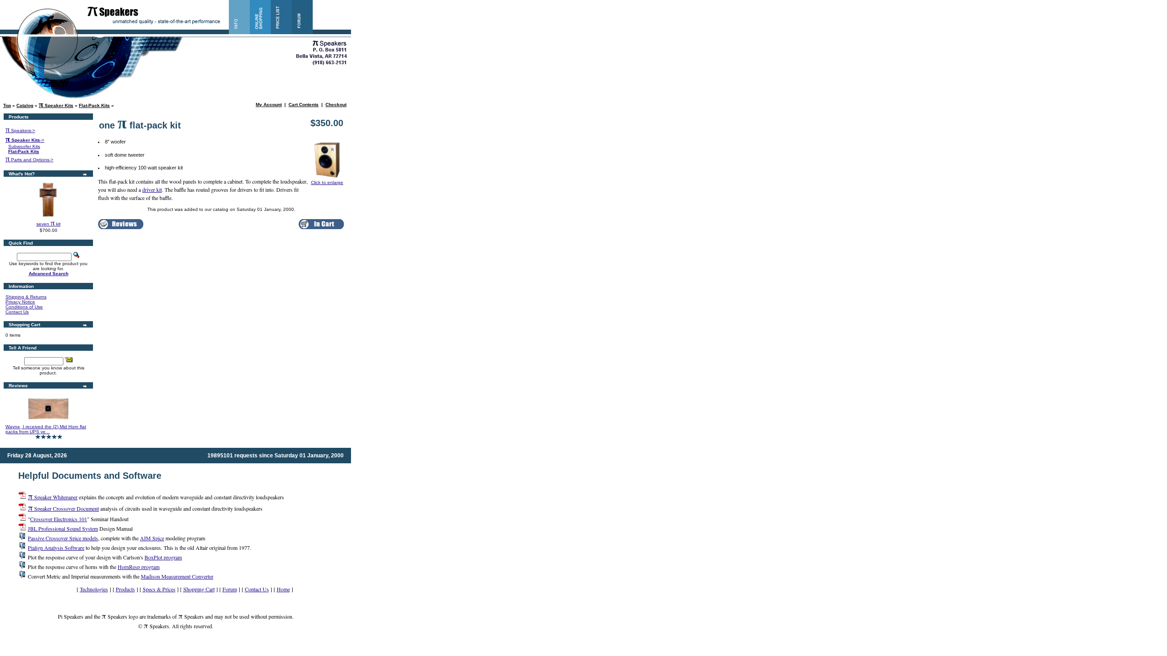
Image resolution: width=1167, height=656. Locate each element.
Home (283, 589)
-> (24, 140)
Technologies (94, 589)
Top (7, 105)
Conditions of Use (24, 306)
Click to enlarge (327, 182)
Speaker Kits (56, 105)
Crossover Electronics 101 (58, 519)
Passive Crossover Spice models (63, 538)
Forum (229, 589)
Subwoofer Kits (24, 146)
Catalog (24, 105)
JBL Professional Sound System (63, 528)
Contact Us (17, 311)
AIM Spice (152, 538)
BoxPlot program (163, 557)
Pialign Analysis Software (56, 547)
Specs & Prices (159, 589)
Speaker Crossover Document (63, 508)
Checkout (335, 104)
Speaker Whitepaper (52, 497)
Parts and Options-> (29, 159)
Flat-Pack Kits (94, 105)
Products (125, 589)
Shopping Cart (199, 589)
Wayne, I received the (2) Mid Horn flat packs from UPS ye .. (45, 429)
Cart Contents (304, 104)
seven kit (48, 223)
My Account (269, 104)
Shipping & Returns (25, 296)
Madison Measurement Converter (177, 576)
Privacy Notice (20, 301)
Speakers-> (20, 130)
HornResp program (139, 566)
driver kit (152, 189)
